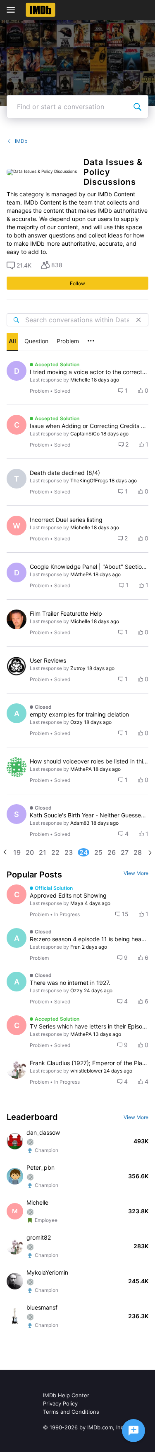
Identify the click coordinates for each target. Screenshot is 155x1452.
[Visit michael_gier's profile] (16, 619)
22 (55, 852)
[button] (19, 265)
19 (17, 852)
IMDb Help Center (66, 1395)
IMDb (21, 141)
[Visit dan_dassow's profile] (15, 1141)
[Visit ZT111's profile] (16, 767)
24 (83, 852)
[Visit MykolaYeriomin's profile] (15, 1281)
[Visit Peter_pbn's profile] (15, 1176)
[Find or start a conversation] (137, 106)
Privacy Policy (60, 1403)
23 (68, 852)
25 (98, 852)
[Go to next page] (150, 853)
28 (138, 852)
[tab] (12, 342)
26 (111, 852)
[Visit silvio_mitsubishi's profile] (16, 666)
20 (30, 852)
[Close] (138, 319)
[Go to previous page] (4, 852)
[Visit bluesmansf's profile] (15, 1316)
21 (42, 852)
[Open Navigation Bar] (13, 10)
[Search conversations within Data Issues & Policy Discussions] (16, 320)
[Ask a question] (133, 1430)
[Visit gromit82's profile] (16, 1069)
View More (136, 873)
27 (125, 852)
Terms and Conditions (71, 1411)
